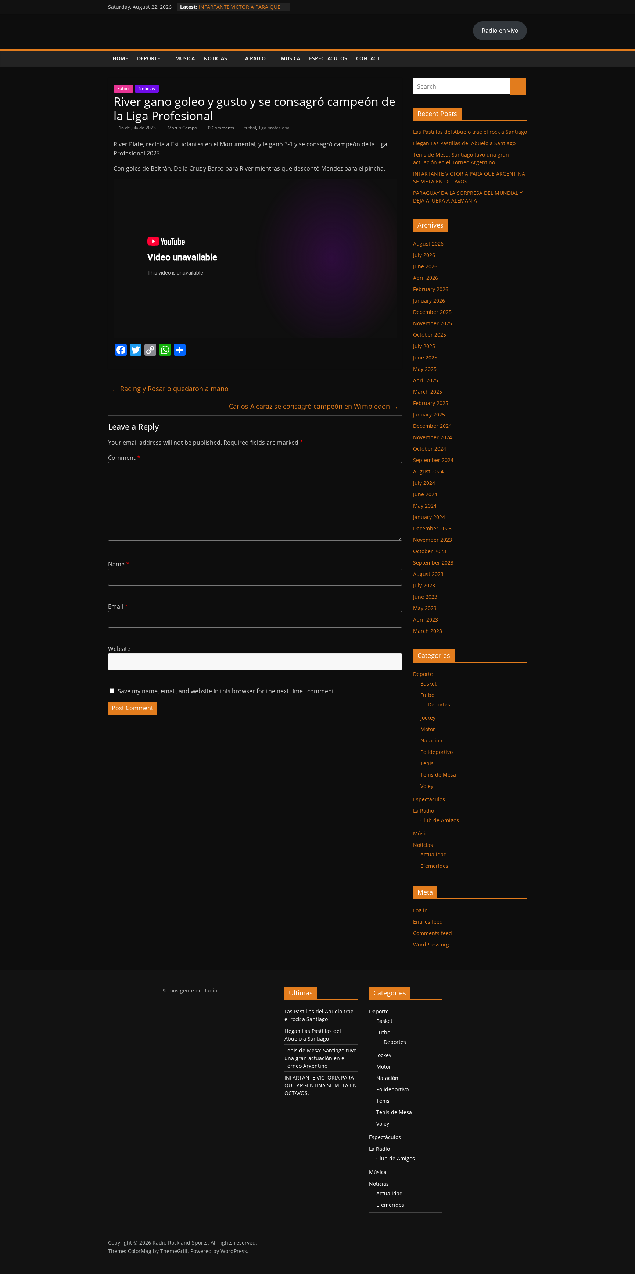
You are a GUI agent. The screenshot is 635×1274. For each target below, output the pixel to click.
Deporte (148, 58)
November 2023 (432, 539)
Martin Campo (183, 128)
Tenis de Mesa (438, 774)
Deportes (439, 704)
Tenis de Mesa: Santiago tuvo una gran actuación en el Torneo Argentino (320, 1058)
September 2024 (433, 460)
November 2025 (432, 323)
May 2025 (425, 368)
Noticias (215, 58)
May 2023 (425, 608)
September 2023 (433, 562)
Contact (368, 58)
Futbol (123, 88)
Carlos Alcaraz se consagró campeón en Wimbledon (313, 406)
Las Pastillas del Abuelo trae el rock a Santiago (470, 131)
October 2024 (429, 448)
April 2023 (425, 619)
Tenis (427, 763)
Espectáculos (328, 58)
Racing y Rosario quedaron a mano (170, 388)
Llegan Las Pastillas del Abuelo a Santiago (464, 143)
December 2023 (432, 528)
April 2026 (425, 277)
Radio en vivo (500, 30)
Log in (420, 910)
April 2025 (425, 380)
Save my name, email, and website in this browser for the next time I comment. (227, 691)
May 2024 (425, 505)
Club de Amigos (439, 820)
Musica (185, 58)
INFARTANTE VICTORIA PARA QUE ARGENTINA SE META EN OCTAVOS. (242, 10)
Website (119, 649)
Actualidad (433, 854)
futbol (250, 128)
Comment (124, 458)
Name (118, 564)
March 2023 (427, 630)
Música (290, 58)
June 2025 (425, 357)
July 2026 (424, 254)
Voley (426, 786)
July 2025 (424, 346)
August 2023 (428, 573)
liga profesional (275, 128)
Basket (428, 683)
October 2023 (429, 551)
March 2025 (427, 391)
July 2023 (424, 585)
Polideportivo (436, 751)
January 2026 (429, 300)
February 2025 (430, 403)
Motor (427, 729)
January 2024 (429, 516)
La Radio (254, 58)
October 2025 (429, 334)
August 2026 (428, 243)
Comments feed (432, 933)
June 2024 (425, 494)
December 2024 (432, 425)
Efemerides (434, 865)
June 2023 (425, 596)
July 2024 (424, 482)
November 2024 (432, 437)
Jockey (427, 717)
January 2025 (429, 414)
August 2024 (428, 471)
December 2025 (432, 311)
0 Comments (220, 128)
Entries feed (428, 921)
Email (118, 606)
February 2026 (430, 289)
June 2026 (425, 266)
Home (120, 58)
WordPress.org (431, 944)
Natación (431, 740)
